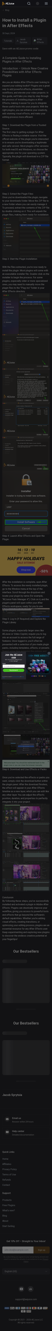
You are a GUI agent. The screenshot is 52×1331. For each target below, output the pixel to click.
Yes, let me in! (14, 670)
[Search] (28, 3)
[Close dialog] (49, 653)
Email (4, 663)
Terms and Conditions (16, 676)
